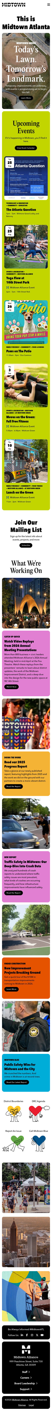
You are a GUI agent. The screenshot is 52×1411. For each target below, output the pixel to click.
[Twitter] (37, 1335)
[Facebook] (27, 1335)
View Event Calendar (26, 148)
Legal (31, 1405)
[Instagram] (32, 1335)
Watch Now (11, 687)
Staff (24, 1372)
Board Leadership (24, 1383)
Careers (24, 1377)
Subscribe (26, 545)
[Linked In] (21, 1335)
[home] (13, 4)
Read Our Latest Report (17, 1082)
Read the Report (14, 786)
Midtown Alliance (20, 1399)
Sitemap (22, 1405)
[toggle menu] (48, 4)
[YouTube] (42, 1335)
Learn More (26, 98)
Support (24, 1389)
